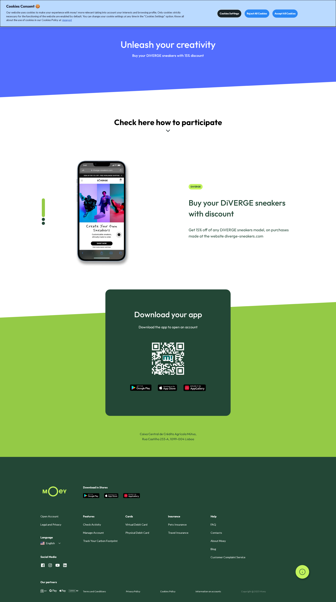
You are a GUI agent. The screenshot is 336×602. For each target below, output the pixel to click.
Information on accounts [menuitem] (208, 591)
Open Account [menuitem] (49, 516)
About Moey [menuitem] (218, 540)
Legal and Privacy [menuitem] (50, 524)
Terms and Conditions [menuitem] (94, 591)
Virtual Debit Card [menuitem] (136, 524)
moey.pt (67, 20)
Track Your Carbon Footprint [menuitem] (100, 540)
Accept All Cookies (285, 13)
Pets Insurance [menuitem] (177, 524)
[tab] (43, 207)
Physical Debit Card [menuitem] (137, 532)
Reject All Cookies (257, 13)
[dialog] (168, 13)
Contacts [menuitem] (216, 532)
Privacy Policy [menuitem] (133, 591)
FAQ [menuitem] (213, 524)
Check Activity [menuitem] (92, 524)
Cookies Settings (229, 13)
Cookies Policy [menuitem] (167, 591)
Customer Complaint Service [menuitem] (228, 557)
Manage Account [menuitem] (93, 532)
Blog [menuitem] (213, 549)
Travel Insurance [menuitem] (178, 532)
